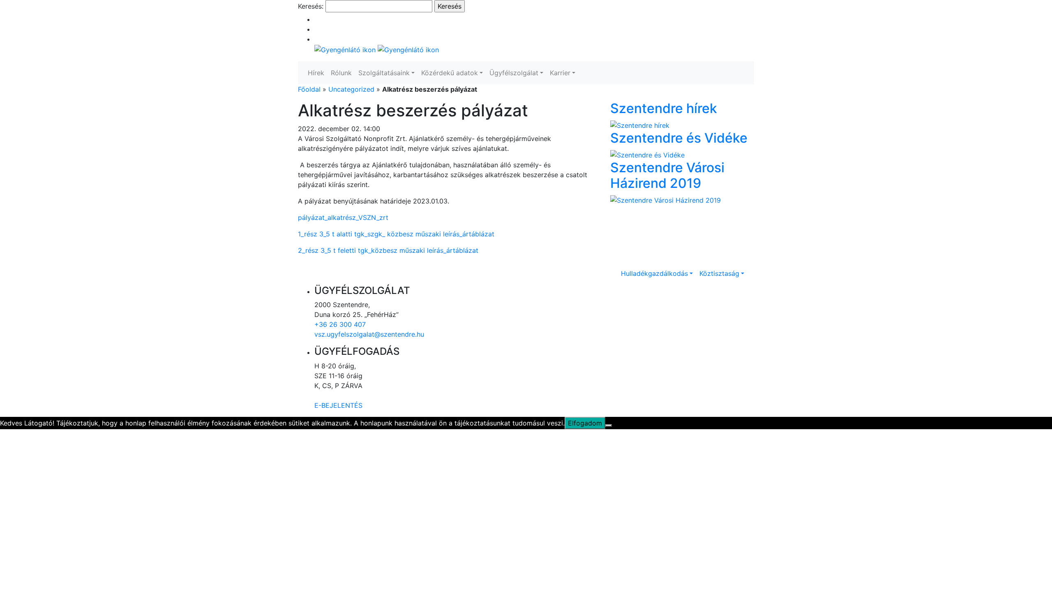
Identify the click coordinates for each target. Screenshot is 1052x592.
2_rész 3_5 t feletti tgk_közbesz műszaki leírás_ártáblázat (388, 250)
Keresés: (310, 6)
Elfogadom (585, 423)
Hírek (316, 73)
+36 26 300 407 (340, 324)
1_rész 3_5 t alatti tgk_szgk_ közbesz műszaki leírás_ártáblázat (396, 234)
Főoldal (309, 89)
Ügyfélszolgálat (513, 73)
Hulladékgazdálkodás (654, 273)
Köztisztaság (719, 273)
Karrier (560, 73)
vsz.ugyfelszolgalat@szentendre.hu (369, 334)
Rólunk (341, 73)
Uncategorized (351, 89)
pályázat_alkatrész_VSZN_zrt (343, 217)
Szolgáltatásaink (384, 73)
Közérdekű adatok (449, 73)
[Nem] (608, 425)
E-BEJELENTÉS (338, 405)
